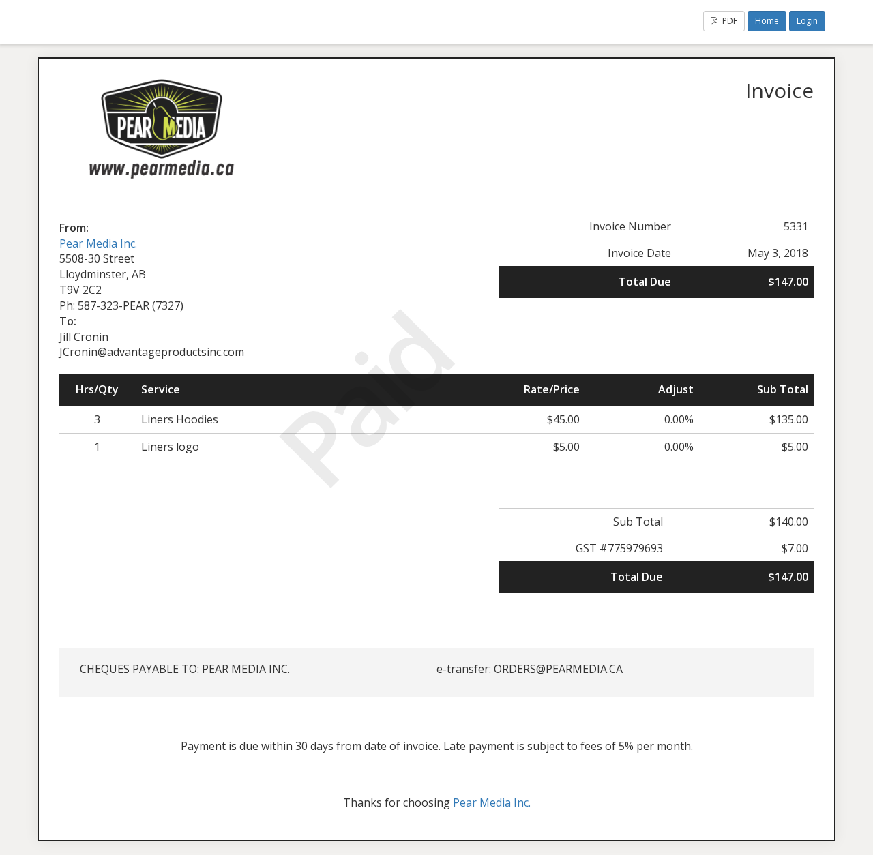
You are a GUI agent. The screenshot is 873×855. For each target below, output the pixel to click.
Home (767, 21)
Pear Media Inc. (98, 243)
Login (807, 21)
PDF (728, 21)
